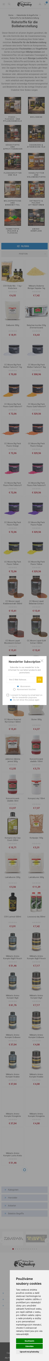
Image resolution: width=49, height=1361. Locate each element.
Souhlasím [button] (29, 1341)
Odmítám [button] (29, 1346)
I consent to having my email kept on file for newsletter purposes (26, 696)
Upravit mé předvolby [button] (29, 1352)
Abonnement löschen (26, 689)
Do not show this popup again (26, 700)
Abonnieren (25, 686)
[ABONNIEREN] (39, 680)
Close (42, 660)
